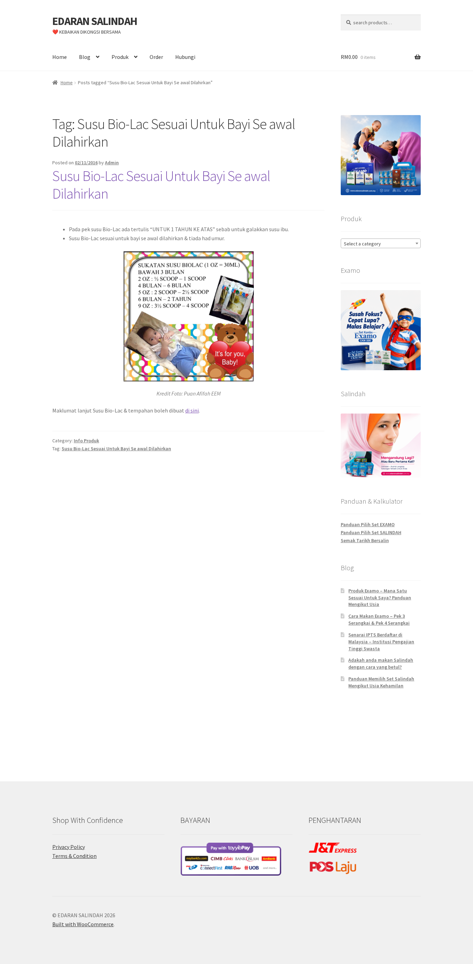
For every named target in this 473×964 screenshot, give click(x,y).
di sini (192, 410)
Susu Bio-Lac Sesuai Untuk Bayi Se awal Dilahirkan (161, 184)
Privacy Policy (68, 846)
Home (59, 56)
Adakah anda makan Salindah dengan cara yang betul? (380, 663)
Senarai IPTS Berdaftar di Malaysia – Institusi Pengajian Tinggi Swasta (381, 642)
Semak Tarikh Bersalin (365, 540)
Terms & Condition (74, 855)
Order (156, 56)
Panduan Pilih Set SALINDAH (371, 532)
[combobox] (381, 243)
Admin (112, 162)
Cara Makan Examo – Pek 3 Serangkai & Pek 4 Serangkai (379, 619)
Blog (84, 56)
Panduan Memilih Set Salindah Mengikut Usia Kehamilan (381, 682)
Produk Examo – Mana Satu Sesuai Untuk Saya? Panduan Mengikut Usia (379, 598)
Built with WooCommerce (83, 924)
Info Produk (86, 440)
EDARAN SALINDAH (94, 21)
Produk (119, 56)
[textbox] (380, 244)
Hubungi (185, 56)
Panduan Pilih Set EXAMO (368, 524)
